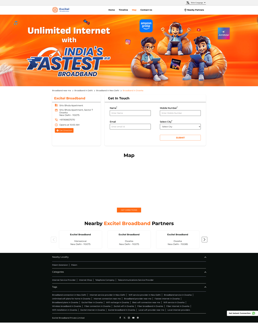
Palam (74, 265)
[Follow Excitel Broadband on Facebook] (120, 317)
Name (113, 107)
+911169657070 (67, 119)
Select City (166, 121)
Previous (53, 239)
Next (204, 239)
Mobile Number (169, 107)
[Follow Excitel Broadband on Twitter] (124, 317)
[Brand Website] (137, 317)
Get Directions (129, 210)
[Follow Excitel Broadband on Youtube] (133, 317)
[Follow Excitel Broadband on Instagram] (128, 317)
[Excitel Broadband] (60, 10)
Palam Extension (60, 265)
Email (113, 121)
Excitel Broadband (80, 234)
